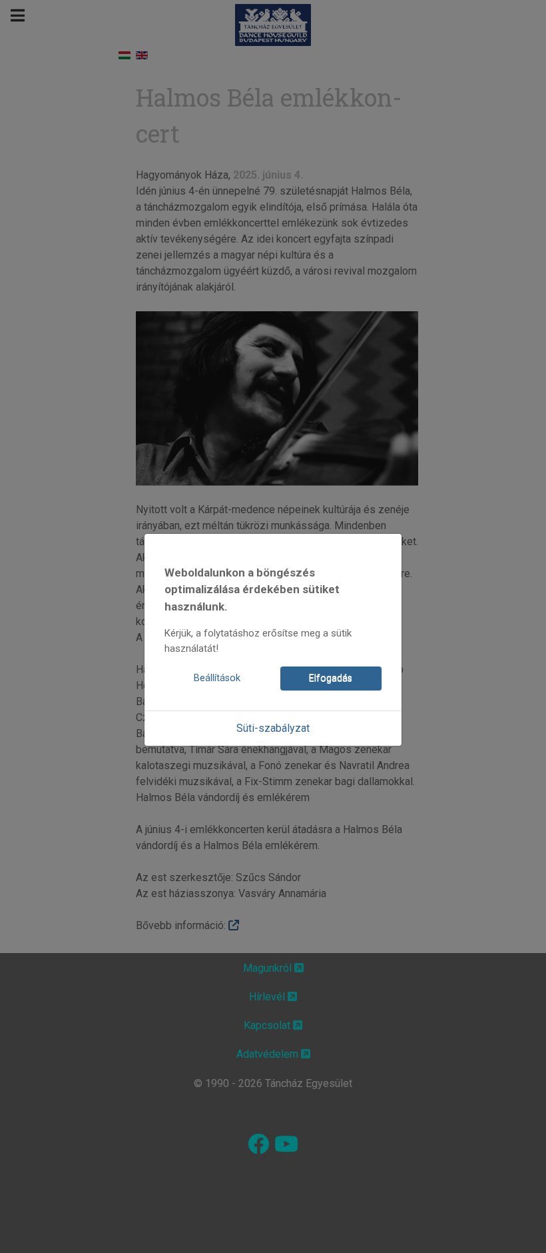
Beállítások (217, 678)
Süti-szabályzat (273, 728)
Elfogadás (330, 678)
